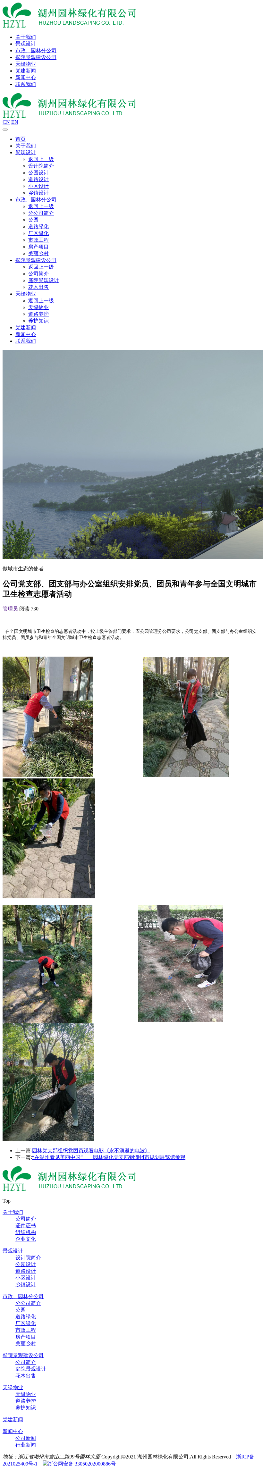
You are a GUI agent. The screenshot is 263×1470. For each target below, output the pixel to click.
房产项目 (38, 246)
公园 (33, 220)
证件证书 (25, 1225)
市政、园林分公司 (35, 50)
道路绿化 (38, 226)
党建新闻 (25, 70)
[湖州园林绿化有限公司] (69, 26)
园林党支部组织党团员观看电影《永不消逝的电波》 (91, 1150)
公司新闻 (25, 1438)
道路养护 (38, 314)
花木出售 (38, 287)
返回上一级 (41, 159)
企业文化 (25, 1239)
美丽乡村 (38, 253)
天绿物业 (25, 64)
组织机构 (25, 1232)
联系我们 (25, 84)
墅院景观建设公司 (35, 57)
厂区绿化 (38, 233)
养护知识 (38, 320)
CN (6, 122)
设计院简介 (41, 166)
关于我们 (25, 37)
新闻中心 (25, 77)
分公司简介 (41, 213)
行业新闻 (25, 1445)
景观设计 (25, 43)
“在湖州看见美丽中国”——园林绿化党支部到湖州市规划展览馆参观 (108, 1157)
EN (14, 122)
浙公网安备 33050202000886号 (82, 1463)
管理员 (10, 608)
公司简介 (38, 273)
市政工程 (38, 240)
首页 (20, 139)
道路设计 (38, 179)
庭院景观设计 (43, 280)
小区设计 (38, 186)
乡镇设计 (38, 193)
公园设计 (38, 172)
